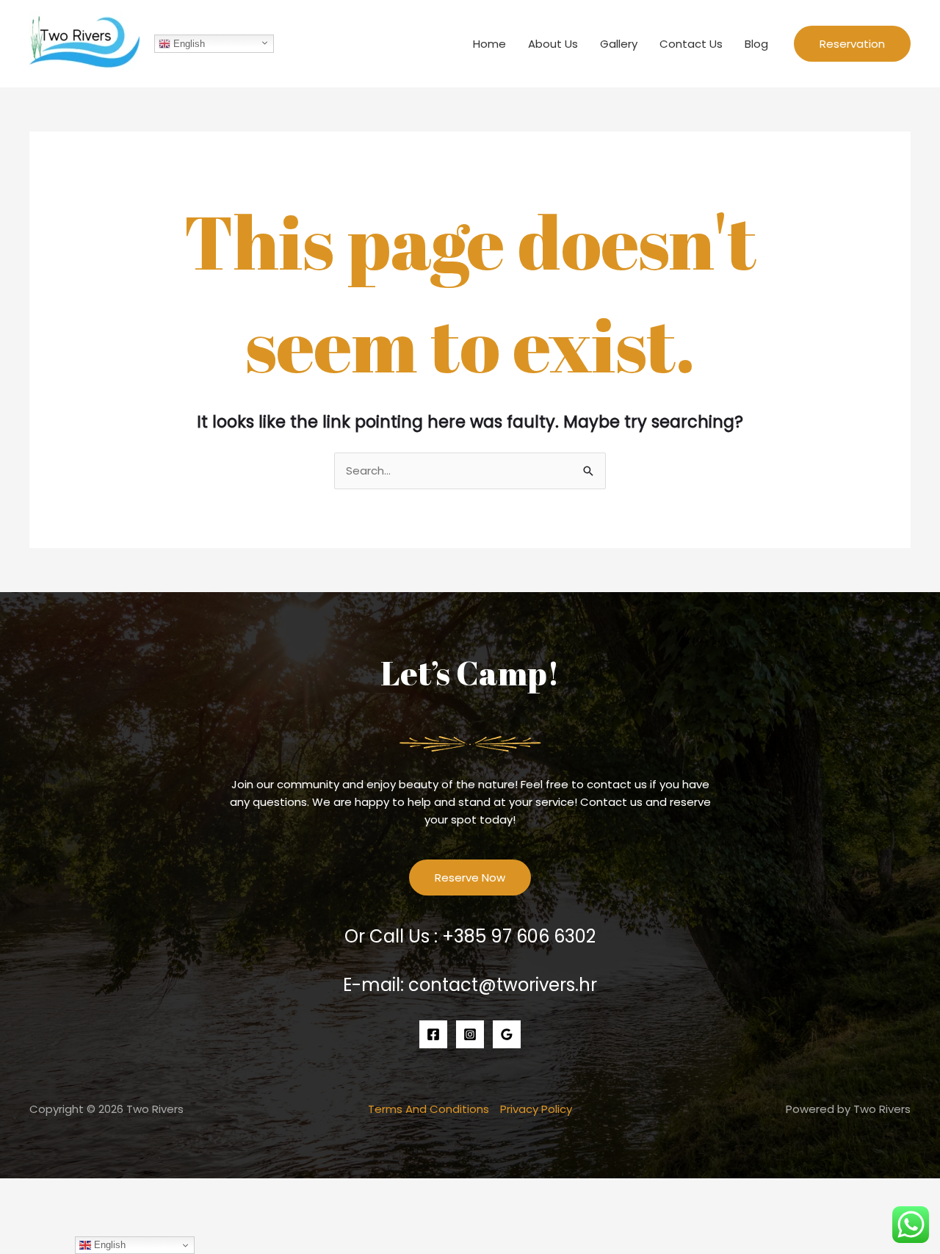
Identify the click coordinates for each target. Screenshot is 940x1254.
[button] (852, 44)
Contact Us (691, 43)
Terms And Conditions (428, 1109)
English (187, 43)
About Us (553, 43)
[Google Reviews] (507, 1034)
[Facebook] (433, 1034)
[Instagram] (470, 1034)
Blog (756, 43)
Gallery (618, 43)
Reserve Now (470, 877)
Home (489, 43)
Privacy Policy (536, 1109)
